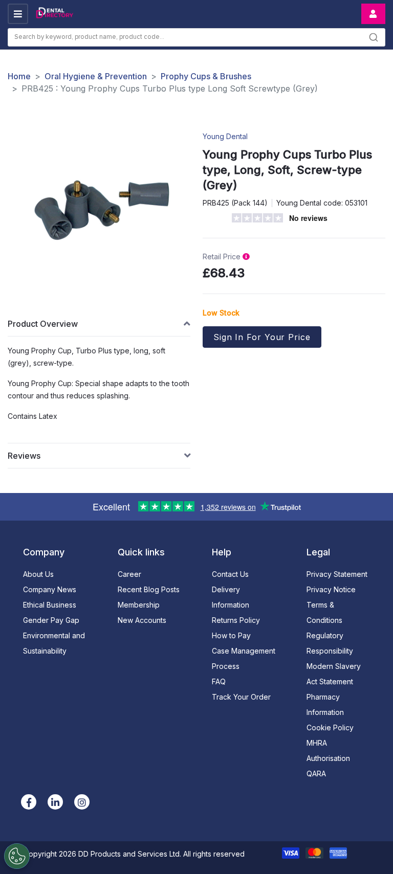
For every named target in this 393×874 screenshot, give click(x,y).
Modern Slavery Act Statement (334, 674)
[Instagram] (82, 802)
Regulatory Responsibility (330, 643)
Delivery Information (230, 597)
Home (19, 76)
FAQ (219, 681)
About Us (38, 574)
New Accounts (142, 620)
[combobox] (196, 37)
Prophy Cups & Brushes (206, 76)
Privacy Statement (337, 574)
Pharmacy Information (325, 704)
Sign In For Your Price (262, 337)
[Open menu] (18, 14)
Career (129, 574)
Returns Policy (236, 620)
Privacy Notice (331, 589)
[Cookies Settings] (17, 856)
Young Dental (225, 136)
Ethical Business (49, 604)
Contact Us (230, 574)
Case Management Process (243, 658)
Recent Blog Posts (149, 589)
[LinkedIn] (55, 802)
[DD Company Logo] (54, 14)
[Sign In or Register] (373, 14)
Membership (139, 604)
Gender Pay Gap (51, 620)
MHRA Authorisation (328, 750)
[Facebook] (28, 802)
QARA (316, 773)
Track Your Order (241, 696)
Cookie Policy (330, 727)
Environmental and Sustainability (54, 643)
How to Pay (231, 635)
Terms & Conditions (324, 612)
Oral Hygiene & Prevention (96, 76)
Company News (49, 589)
